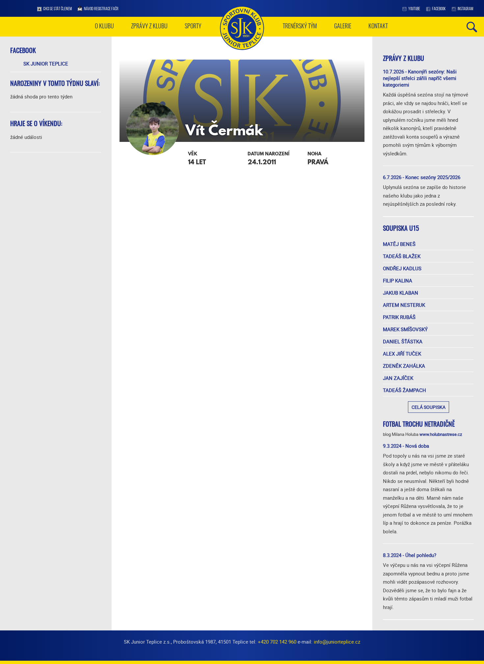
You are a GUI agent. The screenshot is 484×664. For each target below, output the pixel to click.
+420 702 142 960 (277, 641)
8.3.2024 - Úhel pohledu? (409, 555)
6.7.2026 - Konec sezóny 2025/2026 (421, 177)
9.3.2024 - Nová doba (406, 445)
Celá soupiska (428, 407)
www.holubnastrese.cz (440, 434)
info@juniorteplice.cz (337, 641)
